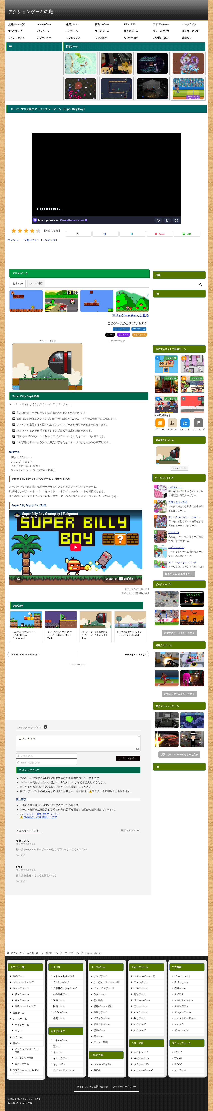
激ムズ (56, 1046)
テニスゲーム (141, 1006)
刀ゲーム (98, 1036)
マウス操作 (101, 37)
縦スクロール (22, 1000)
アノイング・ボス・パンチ (182, 562)
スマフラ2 (173, 532)
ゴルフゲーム (141, 988)
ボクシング (140, 1030)
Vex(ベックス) (141, 1058)
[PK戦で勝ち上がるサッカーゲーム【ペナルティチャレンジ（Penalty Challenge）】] (167, 618)
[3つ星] (26, 231)
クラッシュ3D (141, 1064)
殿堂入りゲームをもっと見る (179, 693)
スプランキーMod (24, 1057)
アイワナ (179, 994)
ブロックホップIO (177, 502)
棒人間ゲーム (131, 31)
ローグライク (189, 24)
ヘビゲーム (72, 31)
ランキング (49, 240)
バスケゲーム (141, 1012)
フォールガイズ (161, 31)
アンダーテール (182, 1012)
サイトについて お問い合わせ (92, 1086)
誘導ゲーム (59, 1000)
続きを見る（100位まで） (179, 574)
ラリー (18, 1030)
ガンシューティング (23, 982)
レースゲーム (20, 1018)
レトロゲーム (60, 1040)
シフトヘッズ (141, 1052)
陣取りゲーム (101, 1012)
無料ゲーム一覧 (16, 24)
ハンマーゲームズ (143, 1070)
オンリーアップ (190, 31)
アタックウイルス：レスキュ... (184, 517)
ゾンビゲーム (101, 976)
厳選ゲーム (72, 24)
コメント (13, 240)
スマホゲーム (44, 24)
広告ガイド (30, 240)
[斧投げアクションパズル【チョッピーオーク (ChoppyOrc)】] (116, 88)
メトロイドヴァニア (104, 988)
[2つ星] (20, 231)
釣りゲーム (140, 1018)
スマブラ (179, 1024)
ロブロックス (73, 37)
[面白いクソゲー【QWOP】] (167, 678)
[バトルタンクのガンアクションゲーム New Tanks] (167, 599)
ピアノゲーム (22, 1063)
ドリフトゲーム (102, 1024)
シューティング (21, 988)
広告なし (187, 37)
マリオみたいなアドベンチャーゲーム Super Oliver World (59, 635)
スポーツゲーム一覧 (144, 976)
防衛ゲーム (59, 1006)
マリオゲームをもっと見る (130, 315)
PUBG (97, 1070)
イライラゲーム (102, 1018)
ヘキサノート (175, 487)
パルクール (43, 31)
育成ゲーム (18, 1012)
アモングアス (181, 1006)
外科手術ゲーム (61, 994)
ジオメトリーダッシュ (186, 1018)
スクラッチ (180, 1070)
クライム (17, 1037)
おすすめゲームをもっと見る (179, 633)
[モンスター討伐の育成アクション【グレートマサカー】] (167, 739)
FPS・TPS (129, 24)
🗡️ (178, 449)
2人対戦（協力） (162, 37)
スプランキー (44, 37)
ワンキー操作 (131, 37)
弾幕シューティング (25, 1006)
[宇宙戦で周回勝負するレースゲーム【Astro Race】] (192, 599)
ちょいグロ (59, 1064)
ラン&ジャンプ (61, 982)
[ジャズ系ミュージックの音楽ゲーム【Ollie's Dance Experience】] (192, 739)
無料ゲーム (18, 976)
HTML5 (110, 335)
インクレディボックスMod (26, 1050)
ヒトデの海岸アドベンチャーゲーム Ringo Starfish (129, 633)
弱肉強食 (98, 1000)
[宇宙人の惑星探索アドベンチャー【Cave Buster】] (192, 618)
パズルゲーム (60, 1012)
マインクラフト (16, 37)
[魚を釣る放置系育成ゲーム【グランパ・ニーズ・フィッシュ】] (80, 63)
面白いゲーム (102, 24)
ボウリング (140, 1024)
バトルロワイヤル (103, 1064)
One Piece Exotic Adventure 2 (25, 654)
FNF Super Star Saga (135, 654)
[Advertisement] (34, 75)
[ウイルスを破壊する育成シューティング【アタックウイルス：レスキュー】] (188, 63)
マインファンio (176, 547)
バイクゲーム (22, 1024)
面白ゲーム (123, 335)
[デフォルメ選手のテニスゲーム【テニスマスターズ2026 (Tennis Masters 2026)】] (188, 88)
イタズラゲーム (61, 1058)
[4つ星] (32, 231)
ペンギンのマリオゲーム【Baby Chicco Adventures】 (24, 635)
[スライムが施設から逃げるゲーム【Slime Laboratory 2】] (192, 720)
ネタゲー (58, 1052)
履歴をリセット (179, 468)
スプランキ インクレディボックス (26, 1071)
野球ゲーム (140, 994)
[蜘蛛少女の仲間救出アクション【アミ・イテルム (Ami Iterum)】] (152, 63)
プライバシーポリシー (124, 1086)
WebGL (178, 1058)
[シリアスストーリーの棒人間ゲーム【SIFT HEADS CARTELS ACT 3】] (167, 720)
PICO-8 (178, 1064)
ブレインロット (182, 976)
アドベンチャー (161, 24)
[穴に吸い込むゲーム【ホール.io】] (192, 660)
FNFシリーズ (181, 982)
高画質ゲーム (139, 335)
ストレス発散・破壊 (63, 976)
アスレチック (141, 982)
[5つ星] (38, 231)
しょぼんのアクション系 (106, 982)
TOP (24, 953)
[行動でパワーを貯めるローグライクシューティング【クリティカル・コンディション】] (80, 88)
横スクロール (22, 994)
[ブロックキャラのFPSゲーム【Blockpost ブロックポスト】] (167, 660)
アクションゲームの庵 (30, 11)
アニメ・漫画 (101, 1042)
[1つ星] (14, 231)
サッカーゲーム (142, 1000)
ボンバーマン (181, 1030)
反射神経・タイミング (65, 988)
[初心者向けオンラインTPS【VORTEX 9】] (192, 678)
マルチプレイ (15, 31)
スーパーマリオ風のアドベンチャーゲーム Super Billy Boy (95, 635)
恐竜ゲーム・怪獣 (103, 1006)
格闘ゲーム (59, 1018)
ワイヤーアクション (63, 1070)
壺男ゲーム (180, 988)
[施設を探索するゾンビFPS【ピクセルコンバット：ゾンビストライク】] (116, 63)
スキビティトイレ (183, 1000)
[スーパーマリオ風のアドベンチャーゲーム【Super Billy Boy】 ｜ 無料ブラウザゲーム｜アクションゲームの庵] (168, 455)
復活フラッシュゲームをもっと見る (179, 754)
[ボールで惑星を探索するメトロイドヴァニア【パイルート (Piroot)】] (152, 88)
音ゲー (16, 1043)
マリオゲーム (102, 31)
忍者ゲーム (99, 1030)
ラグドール (99, 994)
